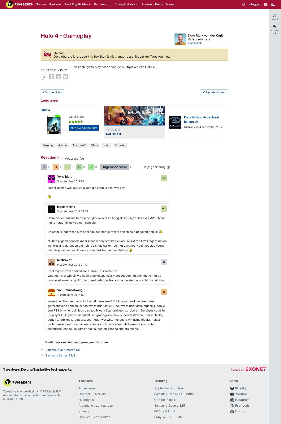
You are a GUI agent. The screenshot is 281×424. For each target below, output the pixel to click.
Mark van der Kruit (209, 35)
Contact (84, 394)
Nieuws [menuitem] (41, 4)
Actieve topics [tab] (275, 31)
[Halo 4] (54, 124)
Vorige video (53, 92)
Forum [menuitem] (147, 4)
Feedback (195, 43)
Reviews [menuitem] (55, 4)
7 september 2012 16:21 (72, 294)
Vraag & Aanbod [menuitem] (127, 4)
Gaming (48, 145)
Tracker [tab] (275, 19)
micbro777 (64, 260)
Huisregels (86, 400)
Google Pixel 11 (165, 400)
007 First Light (164, 411)
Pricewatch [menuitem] (102, 4)
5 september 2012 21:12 (72, 264)
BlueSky (241, 388)
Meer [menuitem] (170, 4)
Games (63, 145)
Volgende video (213, 92)
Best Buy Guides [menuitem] (76, 4)
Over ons (99, 394)
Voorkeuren (102, 417)
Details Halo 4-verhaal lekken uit (201, 120)
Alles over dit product (84, 128)
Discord (240, 411)
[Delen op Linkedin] (58, 76)
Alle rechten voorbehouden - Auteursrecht (32, 395)
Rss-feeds (242, 405)
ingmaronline (66, 207)
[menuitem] (244, 4)
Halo (106, 145)
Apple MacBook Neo (169, 388)
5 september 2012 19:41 (72, 181)
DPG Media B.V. (50, 391)
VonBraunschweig (69, 290)
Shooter (120, 145)
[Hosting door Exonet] (248, 370)
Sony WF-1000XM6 (168, 417)
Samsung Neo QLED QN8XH (174, 394)
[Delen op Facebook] (51, 76)
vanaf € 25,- (77, 116)
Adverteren (87, 388)
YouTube (241, 394)
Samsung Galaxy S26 (169, 405)
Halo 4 (45, 110)
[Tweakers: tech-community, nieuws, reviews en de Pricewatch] (19, 4)
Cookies (84, 417)
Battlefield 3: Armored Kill (62, 350)
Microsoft (79, 145)
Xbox (94, 145)
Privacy (84, 411)
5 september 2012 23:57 (72, 211)
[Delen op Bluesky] (65, 76)
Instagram (242, 400)
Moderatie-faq (74, 158)
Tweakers (9, 391)
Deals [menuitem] (159, 4)
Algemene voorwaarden (96, 405)
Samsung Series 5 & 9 (60, 355)
